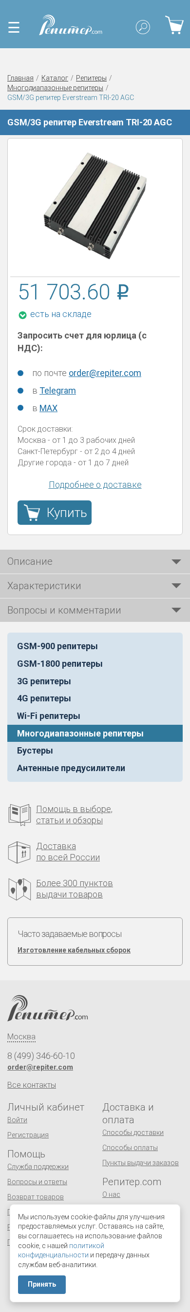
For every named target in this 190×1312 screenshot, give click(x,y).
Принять (42, 1284)
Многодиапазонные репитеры (55, 88)
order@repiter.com (105, 373)
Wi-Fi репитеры (48, 716)
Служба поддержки (38, 1167)
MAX (48, 408)
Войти (17, 1120)
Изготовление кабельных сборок (74, 950)
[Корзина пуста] (174, 25)
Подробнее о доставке (95, 484)
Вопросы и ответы (37, 1182)
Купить (67, 512)
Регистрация (28, 1135)
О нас (111, 1194)
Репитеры (91, 78)
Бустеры (35, 750)
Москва (21, 1037)
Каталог (54, 78)
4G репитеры (44, 698)
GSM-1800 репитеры (60, 663)
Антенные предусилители (71, 768)
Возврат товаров (35, 1197)
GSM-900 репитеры (57, 646)
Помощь (26, 1154)
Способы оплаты (130, 1148)
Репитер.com (131, 1182)
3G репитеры (44, 681)
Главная (20, 78)
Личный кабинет (45, 1107)
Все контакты (31, 1085)
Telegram (57, 390)
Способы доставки (133, 1132)
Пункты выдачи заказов (140, 1163)
